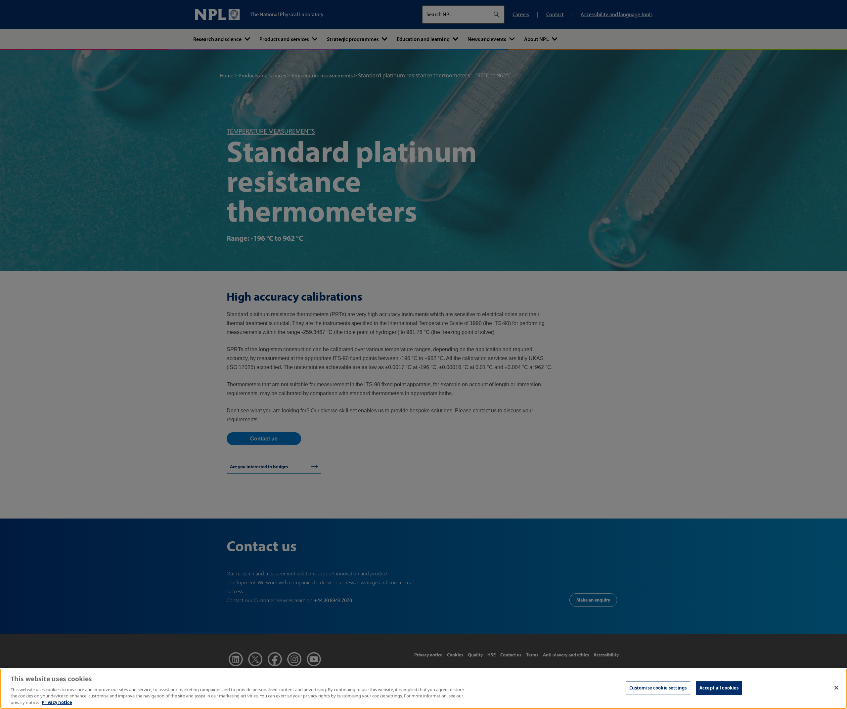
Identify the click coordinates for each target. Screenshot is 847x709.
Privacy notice (57, 702)
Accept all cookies (718, 688)
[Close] (836, 688)
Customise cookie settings (658, 688)
